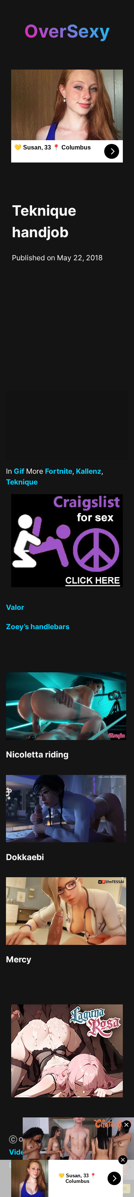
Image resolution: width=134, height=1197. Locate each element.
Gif (19, 471)
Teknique (22, 481)
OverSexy (67, 31)
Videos (21, 1152)
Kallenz (88, 471)
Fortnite (58, 471)
